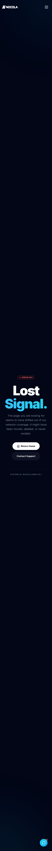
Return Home (28, 446)
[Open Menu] (46, 7)
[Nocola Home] (10, 7)
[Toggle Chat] (44, 843)
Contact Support (26, 456)
